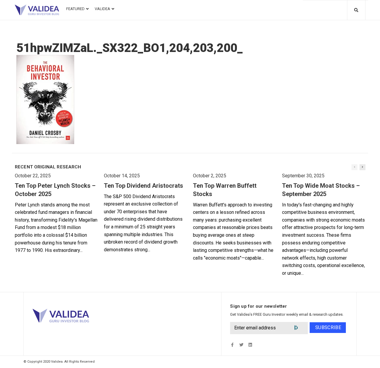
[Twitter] (241, 344)
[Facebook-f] (232, 344)
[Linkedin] (250, 344)
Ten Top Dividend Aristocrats (143, 185)
